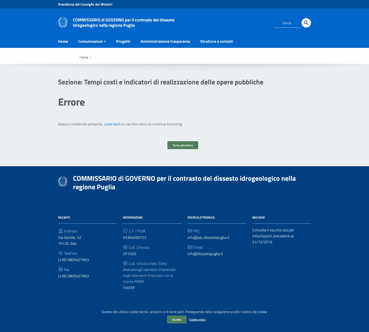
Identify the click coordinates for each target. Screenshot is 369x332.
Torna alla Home (183, 145)
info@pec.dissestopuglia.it (208, 237)
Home (63, 41)
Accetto (177, 319)
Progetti (123, 41)
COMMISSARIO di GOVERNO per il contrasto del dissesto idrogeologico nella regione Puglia (124, 22)
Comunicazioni (90, 41)
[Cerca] (306, 23)
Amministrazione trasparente (165, 41)
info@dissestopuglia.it (205, 254)
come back (112, 124)
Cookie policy (197, 319)
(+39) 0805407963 (73, 260)
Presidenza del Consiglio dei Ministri (85, 4)
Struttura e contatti (216, 41)
